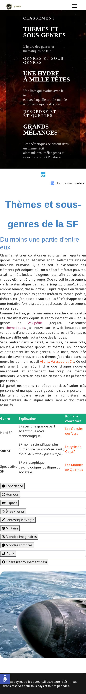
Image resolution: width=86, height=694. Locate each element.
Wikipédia (35, 323)
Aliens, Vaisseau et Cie (57, 361)
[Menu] (74, 6)
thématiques (15, 327)
